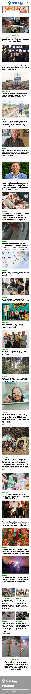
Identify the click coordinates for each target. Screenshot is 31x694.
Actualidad (15, 35)
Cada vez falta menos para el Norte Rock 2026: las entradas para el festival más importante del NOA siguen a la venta (14, 95)
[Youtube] (12, 686)
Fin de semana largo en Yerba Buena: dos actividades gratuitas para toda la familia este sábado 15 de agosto (15, 379)
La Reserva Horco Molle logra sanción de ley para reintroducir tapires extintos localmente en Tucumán (8, 604)
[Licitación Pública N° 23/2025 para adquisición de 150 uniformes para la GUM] (15, 286)
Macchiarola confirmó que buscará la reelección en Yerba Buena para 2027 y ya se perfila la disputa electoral (15, 524)
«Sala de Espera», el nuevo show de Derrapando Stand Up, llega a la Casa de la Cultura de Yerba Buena (15, 326)
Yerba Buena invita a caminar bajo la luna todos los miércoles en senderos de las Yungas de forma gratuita (15, 579)
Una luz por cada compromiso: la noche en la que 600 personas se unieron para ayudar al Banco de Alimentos (15, 67)
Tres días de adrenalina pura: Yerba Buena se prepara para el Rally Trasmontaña (22, 604)
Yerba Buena (5, 322)
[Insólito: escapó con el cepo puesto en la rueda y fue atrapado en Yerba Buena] (15, 25)
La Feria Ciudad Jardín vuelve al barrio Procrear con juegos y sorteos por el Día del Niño (15, 496)
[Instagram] (6, 686)
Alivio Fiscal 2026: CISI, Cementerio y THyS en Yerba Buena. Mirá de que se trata (15, 418)
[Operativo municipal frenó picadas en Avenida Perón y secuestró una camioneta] (15, 646)
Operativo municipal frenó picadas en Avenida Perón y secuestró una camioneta (15, 666)
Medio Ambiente (6, 598)
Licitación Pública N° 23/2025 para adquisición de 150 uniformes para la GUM (15, 299)
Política (3, 119)
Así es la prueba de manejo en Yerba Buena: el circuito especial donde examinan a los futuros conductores (8, 628)
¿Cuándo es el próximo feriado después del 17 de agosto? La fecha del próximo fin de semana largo (15, 273)
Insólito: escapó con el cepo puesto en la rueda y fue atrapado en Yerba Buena (15, 39)
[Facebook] (3, 686)
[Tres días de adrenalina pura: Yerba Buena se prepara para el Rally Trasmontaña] (22, 592)
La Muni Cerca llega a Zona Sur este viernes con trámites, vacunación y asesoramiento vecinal (15, 463)
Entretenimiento (6, 91)
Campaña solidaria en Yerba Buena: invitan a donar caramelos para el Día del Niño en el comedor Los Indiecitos (15, 551)
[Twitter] (9, 686)
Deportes (4, 148)
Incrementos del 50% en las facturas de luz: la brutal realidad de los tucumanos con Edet (22, 627)
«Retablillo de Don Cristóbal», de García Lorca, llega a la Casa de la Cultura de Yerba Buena (14, 352)
